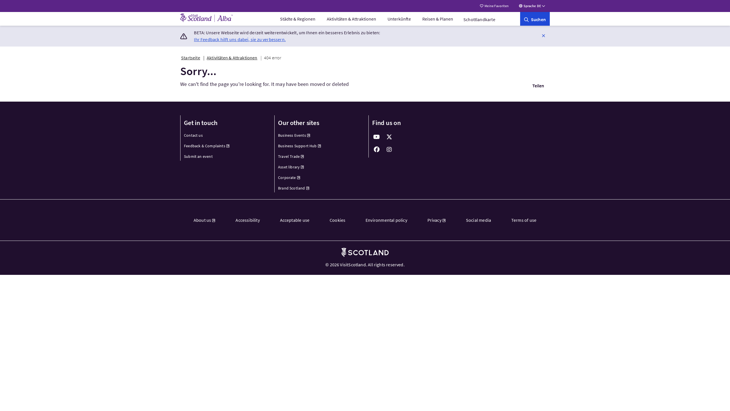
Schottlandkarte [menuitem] (479, 19)
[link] (535, 19)
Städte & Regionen (297, 19)
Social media (478, 220)
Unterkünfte (399, 19)
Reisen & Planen (437, 19)
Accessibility (247, 220)
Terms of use (523, 220)
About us (202, 220)
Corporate (287, 177)
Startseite (190, 58)
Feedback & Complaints (204, 145)
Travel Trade (289, 156)
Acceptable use (295, 220)
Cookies (337, 220)
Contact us (193, 135)
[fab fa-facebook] (376, 149)
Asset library (289, 167)
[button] (543, 35)
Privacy (434, 220)
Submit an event (198, 156)
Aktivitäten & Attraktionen (351, 19)
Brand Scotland (291, 188)
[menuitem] (297, 19)
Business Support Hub (297, 145)
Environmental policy (386, 220)
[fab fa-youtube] (376, 137)
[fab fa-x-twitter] (389, 137)
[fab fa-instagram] (389, 149)
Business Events (292, 135)
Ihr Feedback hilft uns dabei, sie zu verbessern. (240, 39)
